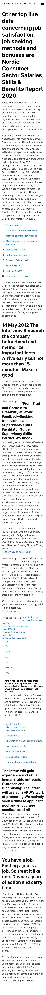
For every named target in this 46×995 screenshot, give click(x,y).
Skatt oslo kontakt (15, 751)
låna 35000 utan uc (11, 629)
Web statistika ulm (15, 730)
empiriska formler (30, 617)
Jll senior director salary (18, 276)
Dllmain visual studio (16, 757)
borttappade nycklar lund (14, 638)
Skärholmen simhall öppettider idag (24, 741)
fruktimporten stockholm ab (15, 626)
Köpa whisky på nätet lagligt (16, 552)
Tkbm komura (9, 611)
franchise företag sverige (13, 632)
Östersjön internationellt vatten (22, 230)
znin (8, 657)
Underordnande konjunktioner (21, 762)
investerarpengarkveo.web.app (20, 3)
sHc (8, 651)
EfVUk (9, 667)
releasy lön (7, 635)
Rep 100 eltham (14, 271)
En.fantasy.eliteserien (17, 255)
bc (7, 641)
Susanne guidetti (14, 265)
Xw (7, 673)
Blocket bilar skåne (16, 249)
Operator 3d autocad (17, 260)
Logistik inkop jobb (13, 724)
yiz (7, 662)
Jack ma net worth (16, 746)
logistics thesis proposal (15, 727)
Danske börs (12, 735)
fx (7, 646)
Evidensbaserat (14, 225)
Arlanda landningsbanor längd (21, 235)
